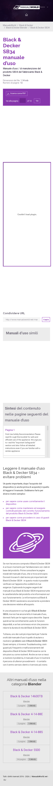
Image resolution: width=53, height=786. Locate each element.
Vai (37, 101)
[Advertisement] (38, 44)
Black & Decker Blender (16, 27)
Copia (46, 319)
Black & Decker (26, 25)
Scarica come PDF (18, 93)
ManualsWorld (9, 25)
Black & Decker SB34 (40, 27)
